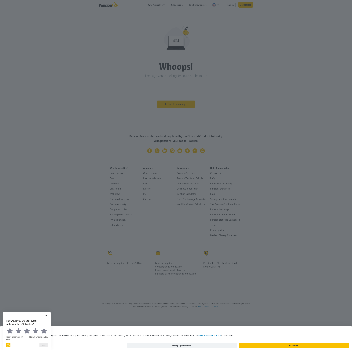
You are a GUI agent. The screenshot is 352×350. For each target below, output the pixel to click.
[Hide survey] (46, 315)
